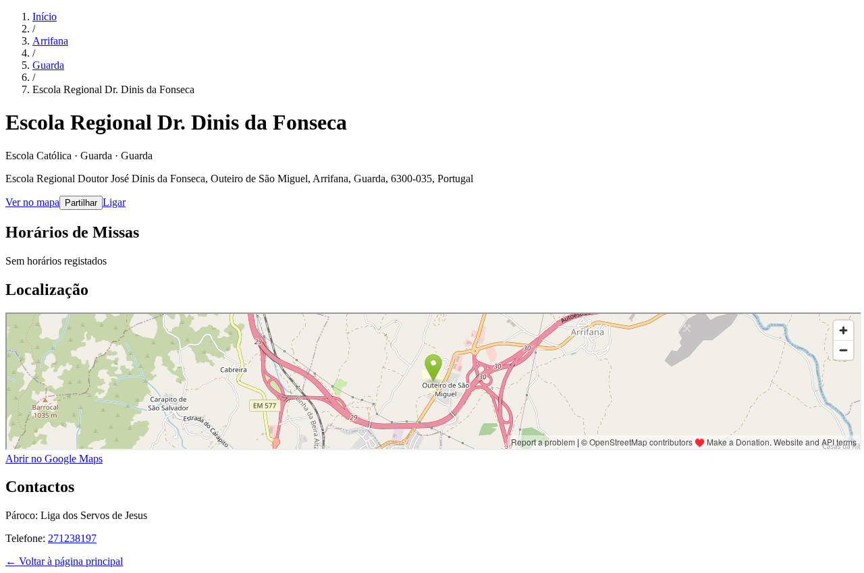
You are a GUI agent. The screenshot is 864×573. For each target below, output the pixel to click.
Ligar (114, 202)
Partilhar (81, 203)
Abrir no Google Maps (54, 458)
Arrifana (50, 41)
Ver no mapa (32, 202)
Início (44, 16)
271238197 (72, 538)
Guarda (48, 65)
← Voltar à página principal (64, 561)
